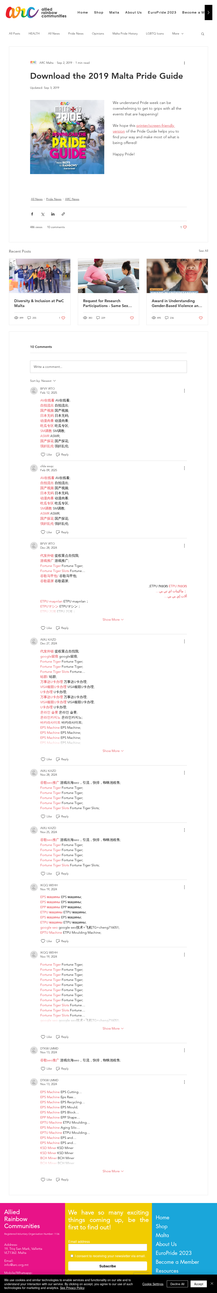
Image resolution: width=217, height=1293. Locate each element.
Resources (167, 1270)
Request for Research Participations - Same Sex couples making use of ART (107, 303)
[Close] (211, 1284)
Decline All (177, 1284)
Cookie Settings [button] (152, 1284)
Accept (198, 1284)
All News (54, 33)
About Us (166, 1244)
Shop (161, 1226)
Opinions (98, 33)
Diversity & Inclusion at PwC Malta (39, 303)
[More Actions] (184, 390)
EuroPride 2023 (174, 1253)
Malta (162, 1235)
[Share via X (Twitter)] (42, 214)
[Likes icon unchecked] (43, 454)
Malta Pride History (125, 33)
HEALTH (34, 33)
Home (162, 1217)
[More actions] (184, 62)
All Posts (14, 33)
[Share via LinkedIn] (53, 214)
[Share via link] (63, 214)
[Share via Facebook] (32, 214)
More (175, 33)
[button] (203, 33)
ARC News (72, 199)
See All (203, 251)
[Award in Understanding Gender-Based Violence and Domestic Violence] (177, 276)
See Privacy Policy (72, 1288)
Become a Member (177, 1261)
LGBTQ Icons (155, 33)
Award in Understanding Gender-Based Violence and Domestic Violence (176, 303)
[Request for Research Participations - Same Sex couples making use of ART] (108, 276)
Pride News (75, 33)
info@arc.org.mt (16, 1265)
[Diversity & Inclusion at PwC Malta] (39, 276)
